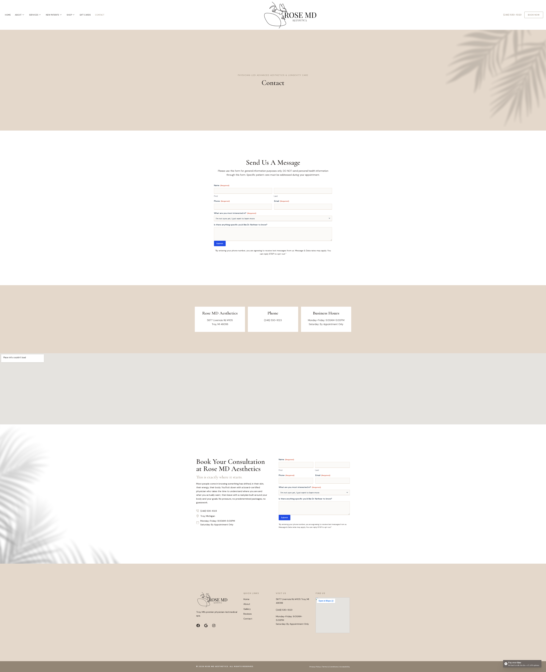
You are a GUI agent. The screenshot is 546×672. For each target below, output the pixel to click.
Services (33, 15)
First (216, 196)
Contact (99, 15)
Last (276, 196)
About (18, 15)
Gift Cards (85, 15)
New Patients (52, 15)
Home (8, 15)
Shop (69, 15)
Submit (219, 243)
